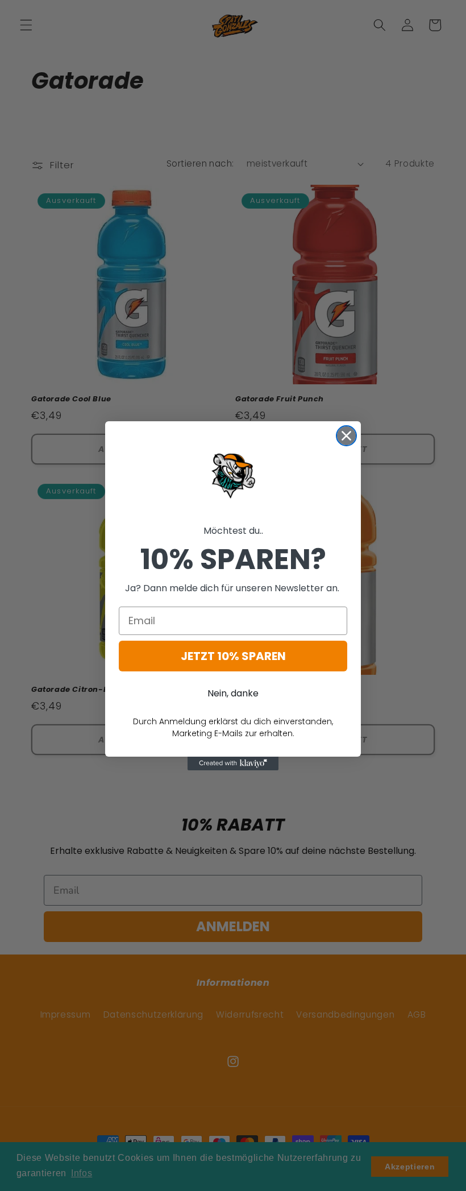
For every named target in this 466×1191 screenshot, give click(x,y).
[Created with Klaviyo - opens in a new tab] (233, 763)
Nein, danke (233, 693)
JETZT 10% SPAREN (233, 656)
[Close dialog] (346, 436)
